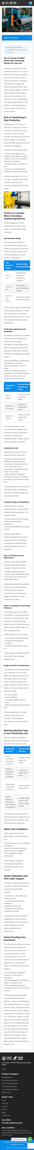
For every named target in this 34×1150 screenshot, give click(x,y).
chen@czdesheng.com (12, 1123)
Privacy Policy (23, 1147)
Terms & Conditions (12, 1147)
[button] (30, 3)
